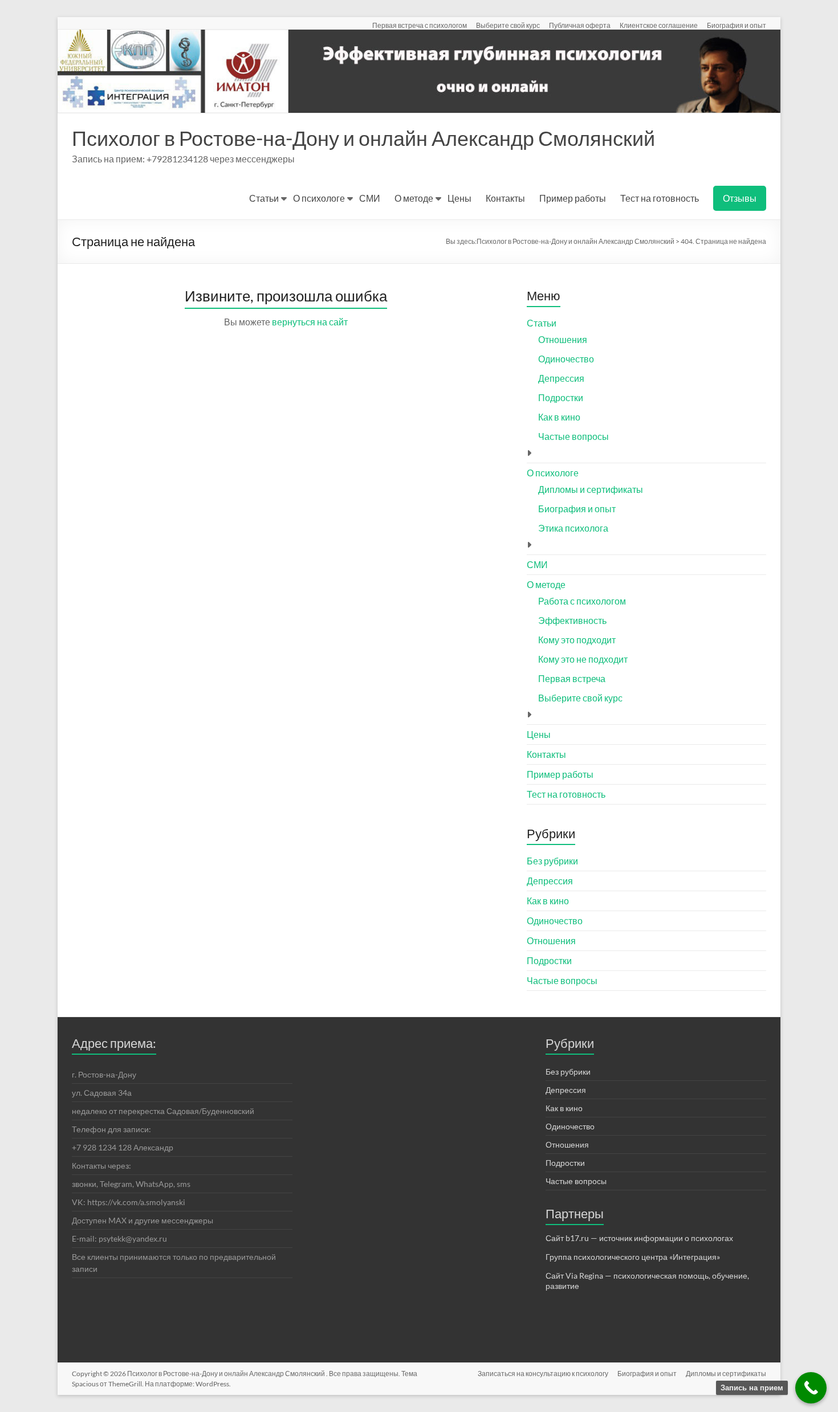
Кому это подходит (577, 639)
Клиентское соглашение (659, 25)
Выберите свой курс (508, 25)
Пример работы (572, 198)
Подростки (560, 397)
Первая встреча (571, 678)
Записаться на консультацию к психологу (543, 1373)
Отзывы (739, 198)
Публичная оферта (580, 25)
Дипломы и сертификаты (590, 489)
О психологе (319, 198)
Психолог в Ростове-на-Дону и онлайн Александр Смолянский (363, 137)
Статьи (264, 198)
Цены (459, 198)
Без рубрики (552, 860)
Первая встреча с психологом (419, 25)
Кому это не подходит (583, 659)
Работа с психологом (582, 600)
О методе (413, 198)
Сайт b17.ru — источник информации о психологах (639, 1238)
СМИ (369, 198)
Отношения (562, 339)
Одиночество (566, 358)
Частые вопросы (573, 436)
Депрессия (561, 378)
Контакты (505, 198)
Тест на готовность (659, 198)
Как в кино (559, 416)
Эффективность (572, 620)
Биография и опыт (736, 25)
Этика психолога (573, 528)
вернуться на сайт (310, 321)
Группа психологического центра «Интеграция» (633, 1257)
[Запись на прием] (811, 1387)
